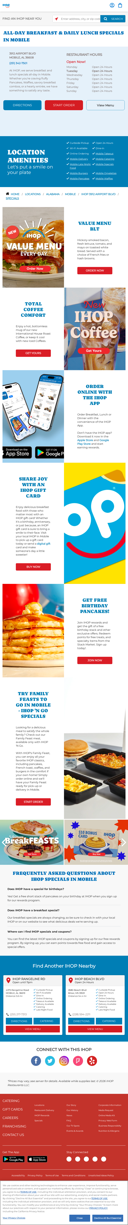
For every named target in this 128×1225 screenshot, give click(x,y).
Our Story (71, 1105)
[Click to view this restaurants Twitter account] (50, 1060)
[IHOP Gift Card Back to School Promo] (96, 842)
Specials (12, 198)
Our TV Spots (73, 1125)
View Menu (105, 105)
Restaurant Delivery (44, 1110)
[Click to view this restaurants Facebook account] (36, 1060)
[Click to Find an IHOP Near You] (56, 19)
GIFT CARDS (12, 1109)
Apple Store (85, 440)
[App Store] (37, 1159)
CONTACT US (13, 1135)
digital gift (43, 543)
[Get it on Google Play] (42, 452)
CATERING (11, 1101)
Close (80, 1218)
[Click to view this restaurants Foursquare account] (78, 1060)
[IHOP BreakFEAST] (32, 842)
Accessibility (18, 1175)
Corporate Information (109, 1105)
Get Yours (33, 353)
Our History (72, 1110)
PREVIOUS (4, 842)
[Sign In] (112, 5)
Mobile (70, 194)
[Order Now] (120, 5)
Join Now (95, 660)
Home (15, 194)
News (69, 1115)
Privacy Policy (35, 1175)
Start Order (64, 105)
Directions (22, 105)
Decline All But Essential (107, 1218)
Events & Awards (74, 1131)
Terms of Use (52, 1175)
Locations (33, 194)
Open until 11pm (22, 982)
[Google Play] (13, 1159)
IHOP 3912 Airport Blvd (98, 194)
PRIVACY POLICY (98, 1208)
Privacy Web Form (107, 1120)
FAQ (68, 1120)
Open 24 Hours (84, 982)
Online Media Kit (106, 1115)
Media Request (105, 1110)
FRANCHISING (14, 1126)
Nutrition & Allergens (108, 1131)
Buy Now (33, 566)
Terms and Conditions (73, 1175)
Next (124, 842)
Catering (46, 1021)
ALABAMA (53, 194)
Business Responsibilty (109, 1125)
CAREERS (10, 1118)
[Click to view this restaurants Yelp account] (92, 1060)
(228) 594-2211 (81, 1014)
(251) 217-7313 (18, 1014)
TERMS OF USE (28, 1192)
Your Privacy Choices (14, 1218)
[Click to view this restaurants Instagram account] (64, 1060)
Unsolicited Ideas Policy (101, 1175)
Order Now (95, 270)
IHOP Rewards (41, 1115)
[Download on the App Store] (23, 452)
